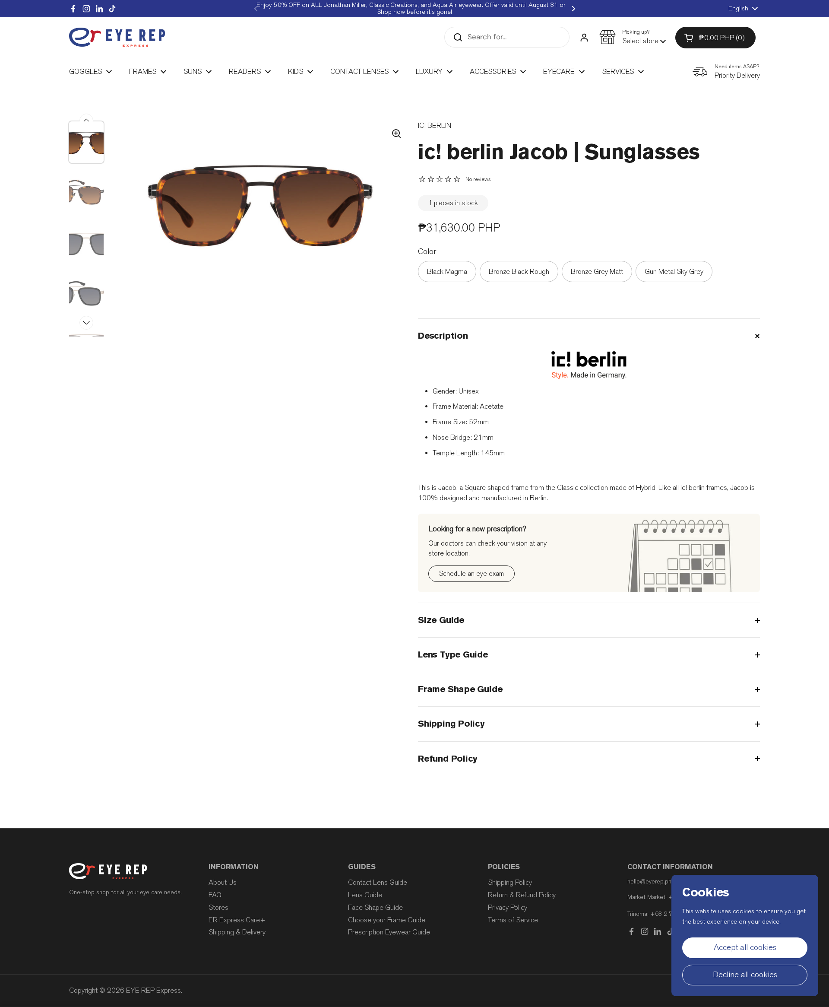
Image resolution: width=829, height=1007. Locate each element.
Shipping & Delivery (237, 932)
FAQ (215, 895)
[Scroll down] (86, 323)
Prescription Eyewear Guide (389, 932)
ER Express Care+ (237, 920)
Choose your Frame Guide (386, 920)
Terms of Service (513, 920)
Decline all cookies (745, 974)
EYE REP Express (153, 990)
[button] (632, 37)
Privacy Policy (507, 907)
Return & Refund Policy (522, 895)
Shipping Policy (510, 882)
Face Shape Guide (375, 907)
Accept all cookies (745, 947)
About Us (223, 882)
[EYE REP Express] (117, 37)
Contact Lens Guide (377, 882)
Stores (218, 907)
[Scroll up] (86, 120)
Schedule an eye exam (471, 573)
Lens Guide (365, 895)
